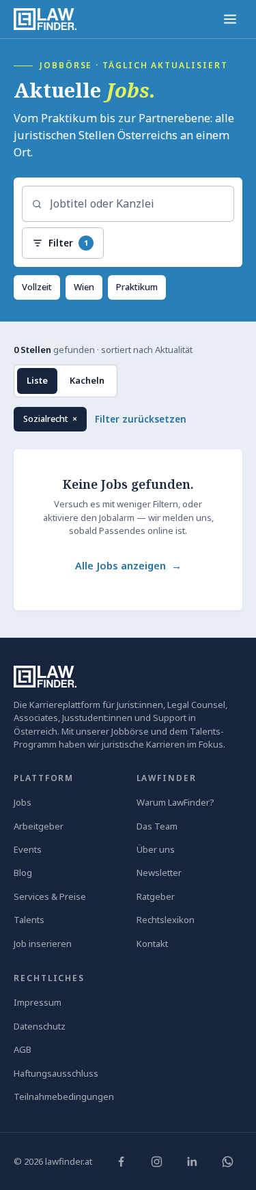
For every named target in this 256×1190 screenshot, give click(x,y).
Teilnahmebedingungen (64, 1096)
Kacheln (87, 380)
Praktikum (137, 287)
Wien (84, 287)
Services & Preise (50, 896)
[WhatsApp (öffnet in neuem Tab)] (227, 1161)
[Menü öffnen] (230, 19)
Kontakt (152, 943)
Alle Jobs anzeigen (128, 565)
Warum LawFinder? (175, 802)
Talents (29, 919)
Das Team (157, 826)
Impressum (37, 1002)
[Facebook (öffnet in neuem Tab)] (121, 1161)
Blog (23, 872)
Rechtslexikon (166, 919)
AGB (22, 1049)
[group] (128, 419)
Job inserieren (43, 943)
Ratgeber (156, 896)
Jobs (22, 802)
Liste (37, 380)
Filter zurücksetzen (140, 419)
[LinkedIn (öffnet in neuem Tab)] (192, 1161)
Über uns (156, 849)
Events (28, 849)
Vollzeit (37, 287)
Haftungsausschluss (56, 1073)
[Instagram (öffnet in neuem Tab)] (156, 1161)
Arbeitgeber (38, 826)
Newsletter (159, 872)
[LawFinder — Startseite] (45, 19)
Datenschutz (40, 1026)
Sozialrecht (55, 422)
